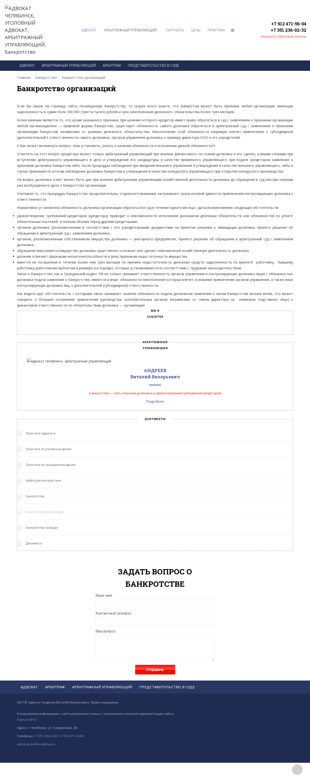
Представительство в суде (167, 686)
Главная (24, 77)
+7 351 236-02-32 (288, 30)
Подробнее (155, 401)
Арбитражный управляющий (102, 686)
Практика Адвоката (40, 433)
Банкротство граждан (42, 527)
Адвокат (29, 686)
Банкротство (46, 77)
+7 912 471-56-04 (288, 24)
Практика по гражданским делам (51, 465)
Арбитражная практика (43, 480)
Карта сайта (26, 719)
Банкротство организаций (45, 512)
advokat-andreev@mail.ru (36, 744)
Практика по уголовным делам (48, 449)
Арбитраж (55, 686)
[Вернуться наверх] (297, 769)
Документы (34, 543)
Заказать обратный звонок (283, 36)
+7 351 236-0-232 (46, 736)
